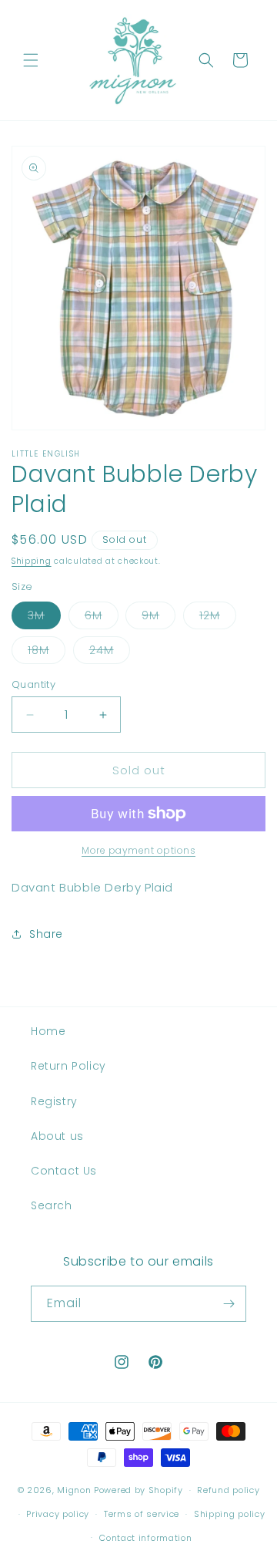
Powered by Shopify (138, 1490)
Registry (54, 1101)
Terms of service (141, 1514)
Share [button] (46, 934)
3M (44, 618)
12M (217, 618)
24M (109, 653)
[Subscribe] (228, 1304)
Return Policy (68, 1066)
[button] (31, 60)
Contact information (145, 1538)
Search (51, 1205)
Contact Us (64, 1170)
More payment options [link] (138, 850)
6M (101, 618)
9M (158, 618)
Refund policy (228, 1490)
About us (57, 1136)
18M (46, 653)
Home (48, 1031)
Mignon (75, 1490)
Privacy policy (57, 1514)
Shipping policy (229, 1514)
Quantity (33, 684)
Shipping (32, 561)
